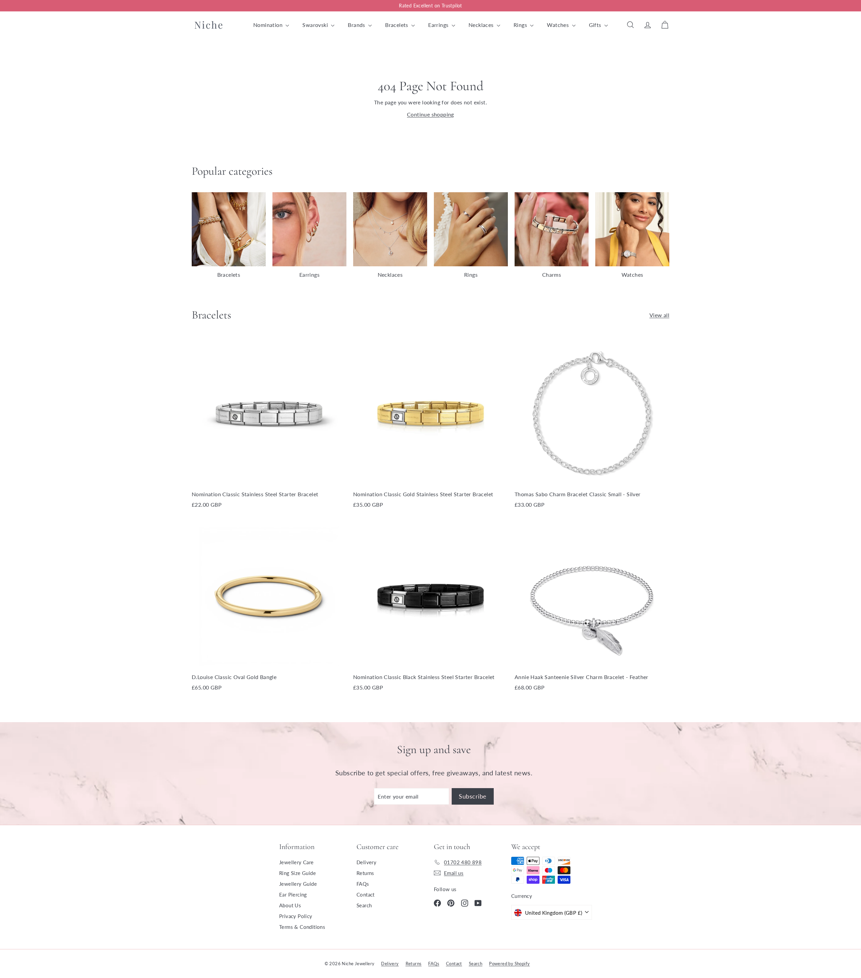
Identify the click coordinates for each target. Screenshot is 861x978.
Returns (365, 873)
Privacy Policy (295, 916)
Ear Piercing (293, 894)
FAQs (363, 884)
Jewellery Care (296, 862)
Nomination (268, 25)
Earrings (439, 25)
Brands (357, 25)
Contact (366, 894)
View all (659, 315)
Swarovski (315, 25)
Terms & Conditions (302, 927)
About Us (290, 905)
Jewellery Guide (298, 884)
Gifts (596, 25)
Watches (558, 25)
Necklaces (482, 25)
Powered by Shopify (509, 963)
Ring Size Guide (297, 873)
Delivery (366, 862)
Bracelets (397, 25)
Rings (521, 25)
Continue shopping (430, 114)
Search (364, 905)
